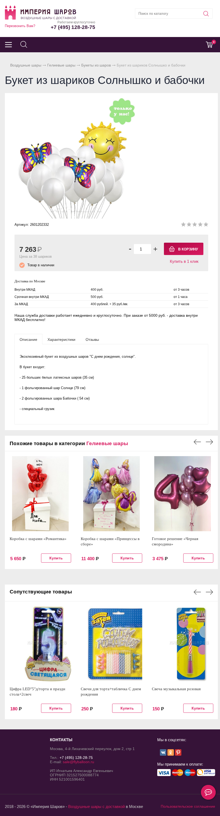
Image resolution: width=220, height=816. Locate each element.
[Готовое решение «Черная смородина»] (182, 493)
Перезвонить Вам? (20, 26)
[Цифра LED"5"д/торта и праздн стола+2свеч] (40, 643)
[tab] (28, 339)
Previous (197, 442)
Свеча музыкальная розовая (176, 689)
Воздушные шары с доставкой (96, 806)
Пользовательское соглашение (188, 806)
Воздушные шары (25, 65)
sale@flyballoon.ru (78, 762)
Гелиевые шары (61, 65)
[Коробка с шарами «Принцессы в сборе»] (111, 493)
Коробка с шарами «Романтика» (38, 539)
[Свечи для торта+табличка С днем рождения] (111, 643)
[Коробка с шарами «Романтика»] (40, 493)
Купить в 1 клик (184, 261)
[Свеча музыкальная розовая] (182, 643)
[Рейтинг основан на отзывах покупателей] (194, 225)
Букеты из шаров (96, 65)
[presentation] (28, 339)
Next (209, 442)
